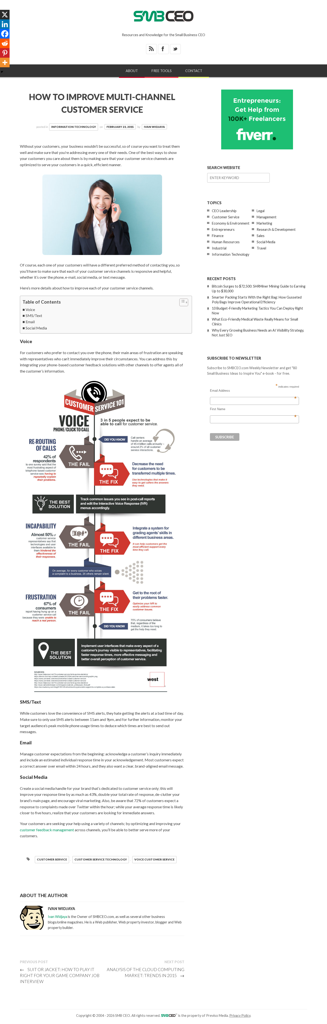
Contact (193, 71)
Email (30, 321)
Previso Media (217, 1015)
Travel (261, 248)
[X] (5, 14)
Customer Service (52, 859)
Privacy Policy (239, 1015)
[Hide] (2, 72)
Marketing (264, 223)
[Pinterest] (5, 53)
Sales (261, 236)
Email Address (253, 390)
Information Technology (73, 127)
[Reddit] (5, 43)
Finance (218, 236)
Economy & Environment (230, 223)
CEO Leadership (224, 211)
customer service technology (100, 859)
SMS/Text (34, 315)
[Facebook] (5, 34)
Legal (261, 211)
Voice (30, 309)
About (132, 71)
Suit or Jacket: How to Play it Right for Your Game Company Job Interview (59, 975)
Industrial (219, 248)
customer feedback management (47, 829)
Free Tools (162, 71)
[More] (5, 62)
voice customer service (154, 859)
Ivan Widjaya (154, 127)
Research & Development (276, 229)
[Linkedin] (5, 24)
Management (266, 217)
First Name (253, 409)
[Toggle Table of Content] (181, 302)
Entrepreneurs (223, 229)
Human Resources (226, 242)
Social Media (36, 328)
